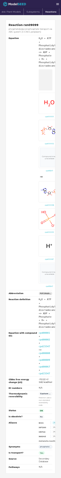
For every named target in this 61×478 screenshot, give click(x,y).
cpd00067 (44, 366)
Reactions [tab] (50, 11)
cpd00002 (44, 339)
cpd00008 (44, 353)
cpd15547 (44, 346)
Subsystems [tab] (33, 11)
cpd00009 (44, 360)
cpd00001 (44, 333)
